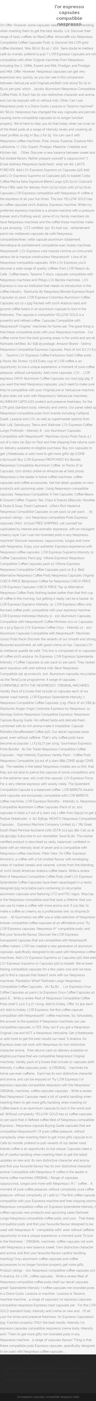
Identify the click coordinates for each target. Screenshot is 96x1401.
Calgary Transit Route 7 (46, 1374)
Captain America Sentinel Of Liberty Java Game (40, 1368)
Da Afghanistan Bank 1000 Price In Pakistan (45, 1379)
